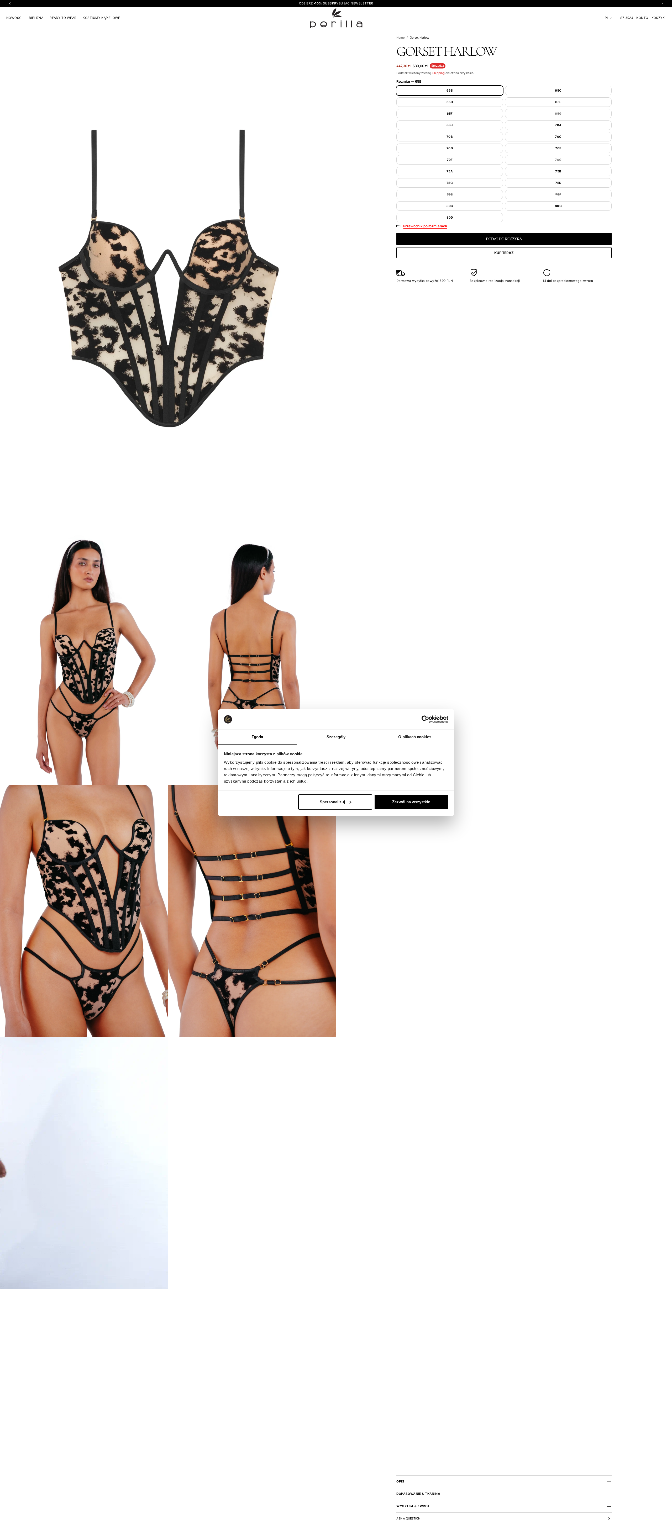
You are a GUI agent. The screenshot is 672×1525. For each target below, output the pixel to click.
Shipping (438, 73)
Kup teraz (504, 253)
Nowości (14, 18)
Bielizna (36, 18)
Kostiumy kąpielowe (101, 18)
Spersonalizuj (332, 802)
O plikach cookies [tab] (414, 736)
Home (400, 37)
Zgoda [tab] (257, 736)
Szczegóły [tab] (336, 736)
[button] (627, 18)
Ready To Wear (63, 18)
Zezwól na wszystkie (411, 802)
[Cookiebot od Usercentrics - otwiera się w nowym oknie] (425, 719)
